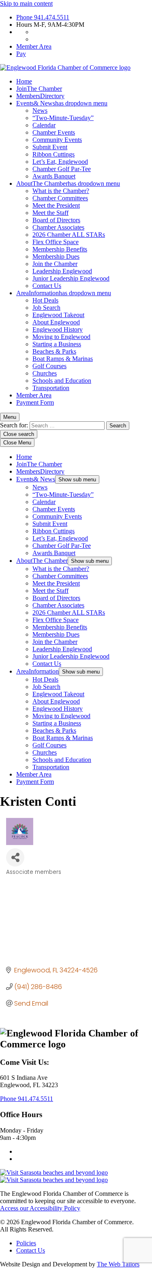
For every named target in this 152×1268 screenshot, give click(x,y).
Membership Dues (55, 256)
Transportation (50, 387)
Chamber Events (53, 132)
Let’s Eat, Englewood (60, 161)
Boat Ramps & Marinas (62, 358)
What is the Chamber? (60, 190)
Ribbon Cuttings (53, 154)
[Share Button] (15, 857)
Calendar (44, 125)
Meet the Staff (50, 212)
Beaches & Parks (54, 351)
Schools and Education (61, 380)
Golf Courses (49, 366)
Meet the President (56, 205)
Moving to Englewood (61, 336)
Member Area (33, 46)
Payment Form (35, 402)
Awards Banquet (53, 176)
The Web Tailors (118, 1264)
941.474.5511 (42, 17)
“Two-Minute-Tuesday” (63, 117)
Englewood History (57, 329)
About (68, 183)
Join (39, 88)
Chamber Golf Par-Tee (61, 168)
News (39, 110)
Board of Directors (56, 220)
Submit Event (49, 147)
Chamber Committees (60, 198)
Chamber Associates (58, 227)
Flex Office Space (55, 241)
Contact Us (46, 285)
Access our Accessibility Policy (40, 1208)
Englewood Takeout (58, 314)
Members (40, 95)
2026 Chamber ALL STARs (68, 234)
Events (61, 103)
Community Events (57, 139)
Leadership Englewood (62, 271)
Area (63, 293)
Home (24, 81)
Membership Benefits (59, 249)
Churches (44, 373)
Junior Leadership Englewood (70, 278)
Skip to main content (26, 3)
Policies (26, 1243)
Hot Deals (45, 300)
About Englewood (56, 322)
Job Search (46, 307)
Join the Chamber (54, 263)
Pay (21, 53)
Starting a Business (56, 344)
